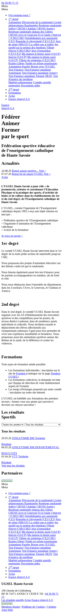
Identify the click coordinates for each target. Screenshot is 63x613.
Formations (14, 92)
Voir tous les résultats (13, 465)
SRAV (48, 76)
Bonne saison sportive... (25, 170)
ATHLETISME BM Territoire (28, 438)
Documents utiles (30, 85)
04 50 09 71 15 (9, 2)
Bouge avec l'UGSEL (43, 66)
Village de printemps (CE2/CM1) (37, 60)
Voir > (42, 170)
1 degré (13, 19)
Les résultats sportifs (12, 600)
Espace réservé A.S (19, 99)
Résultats (6, 444)
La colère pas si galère (41, 44)
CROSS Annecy (46, 28)
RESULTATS (9, 453)
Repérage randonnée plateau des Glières (30, 31)
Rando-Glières (16, 63)
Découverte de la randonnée (38, 22)
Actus (11, 95)
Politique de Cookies (33, 606)
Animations (14, 22)
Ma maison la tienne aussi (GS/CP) (41, 53)
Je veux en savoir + (12, 235)
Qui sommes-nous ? (19, 15)
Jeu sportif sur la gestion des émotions (33, 46)
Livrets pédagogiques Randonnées (34, 24)
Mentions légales (10, 606)
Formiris (21, 373)
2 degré (13, 89)
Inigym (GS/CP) (17, 57)
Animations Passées (19, 66)
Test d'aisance (16, 69)
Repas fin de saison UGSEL (28, 173)
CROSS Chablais (26, 28)
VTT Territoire (20, 456)
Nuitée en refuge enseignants (41, 63)
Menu (4, 6)
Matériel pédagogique (20, 82)
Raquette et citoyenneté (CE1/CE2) (35, 41)
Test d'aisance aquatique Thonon (26, 76)
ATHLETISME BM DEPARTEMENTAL (35, 447)
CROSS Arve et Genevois (22, 34)
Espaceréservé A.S (7, 107)
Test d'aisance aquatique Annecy (40, 72)
